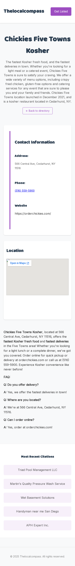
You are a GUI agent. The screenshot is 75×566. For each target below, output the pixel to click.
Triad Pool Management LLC (37, 470)
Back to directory (38, 110)
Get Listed (61, 11)
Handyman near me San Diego (37, 511)
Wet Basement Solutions (37, 497)
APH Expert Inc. (37, 525)
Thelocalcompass (24, 11)
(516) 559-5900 (25, 190)
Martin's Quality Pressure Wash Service (37, 484)
